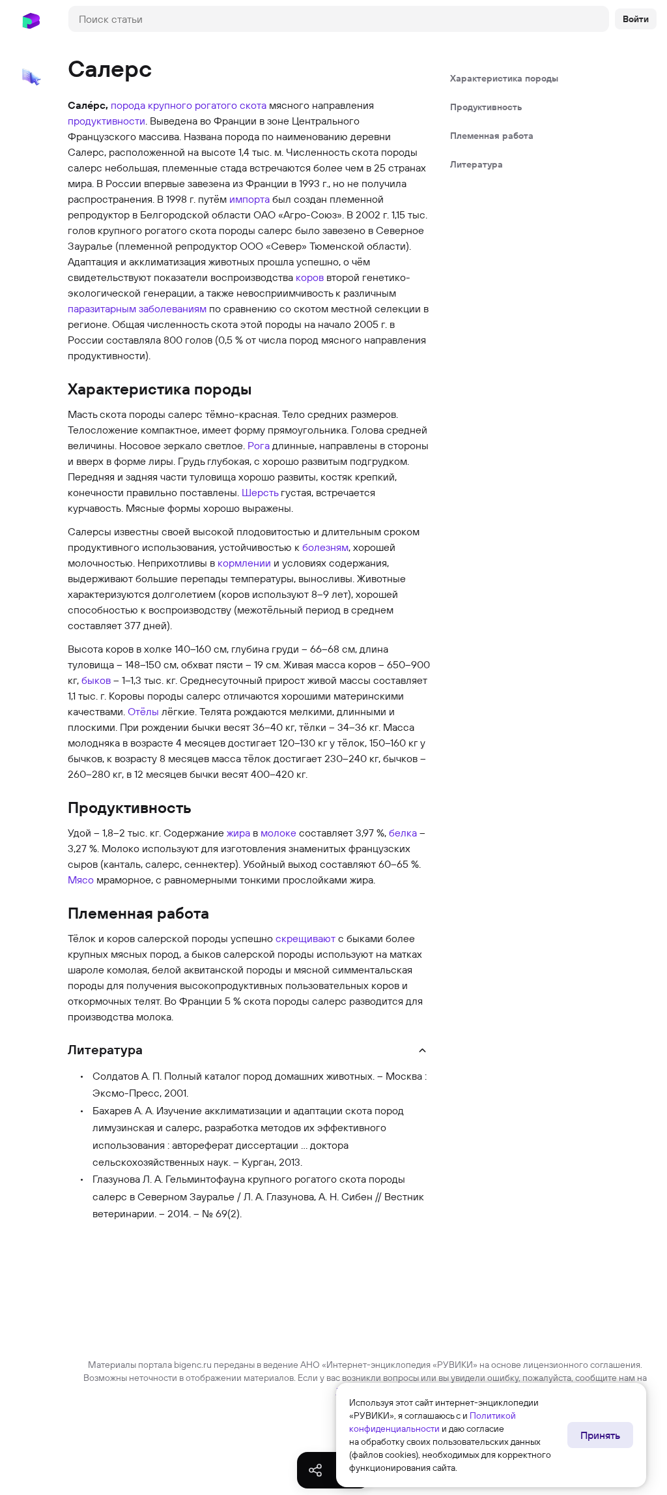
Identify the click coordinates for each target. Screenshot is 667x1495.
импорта (249, 198)
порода (128, 104)
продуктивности (106, 120)
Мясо (81, 879)
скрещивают (305, 938)
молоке (278, 832)
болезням (325, 547)
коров (310, 277)
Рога (259, 445)
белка (403, 832)
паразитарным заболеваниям (137, 308)
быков (96, 680)
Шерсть (260, 492)
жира (238, 832)
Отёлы (143, 711)
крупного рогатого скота (207, 104)
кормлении (244, 562)
